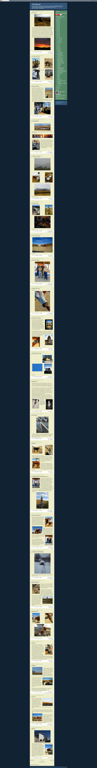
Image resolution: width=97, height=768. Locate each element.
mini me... (34, 696)
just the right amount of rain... (61, 80)
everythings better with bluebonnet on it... (40, 476)
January (59, 85)
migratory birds (50, 377)
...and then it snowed (36, 156)
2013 (57, 33)
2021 (57, 23)
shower (52, 349)
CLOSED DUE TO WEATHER (37, 551)
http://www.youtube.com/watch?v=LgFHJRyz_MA (39, 690)
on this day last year (36, 235)
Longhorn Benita (57, 103)
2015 (57, 30)
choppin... (58, 74)
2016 (57, 29)
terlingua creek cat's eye (49, 692)
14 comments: (50, 510)
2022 (57, 22)
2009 (57, 87)
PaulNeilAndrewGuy (50, 284)
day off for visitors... (36, 260)
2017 (57, 28)
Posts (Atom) (36, 764)
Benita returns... (35, 611)
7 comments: (51, 198)
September (59, 41)
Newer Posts (32, 760)
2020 (57, 24)
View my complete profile (60, 98)
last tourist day (35, 203)
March (59, 48)
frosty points (34, 415)
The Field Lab (36, 4)
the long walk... (59, 79)
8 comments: (51, 116)
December (59, 37)
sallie (52, 472)
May (58, 46)
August (59, 42)
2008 (57, 88)
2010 (57, 36)
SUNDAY (33, 665)
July (58, 43)
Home (42, 760)
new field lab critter (36, 56)
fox (52, 82)
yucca (52, 607)
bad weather (51, 578)
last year (51, 256)
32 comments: (50, 638)
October (59, 40)
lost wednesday (50, 152)
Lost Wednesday (35, 121)
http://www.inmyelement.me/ (36, 394)
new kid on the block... (36, 515)
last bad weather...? (36, 582)
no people (51, 439)
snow (52, 199)
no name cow (51, 314)
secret (52, 117)
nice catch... (34, 12)
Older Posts (52, 760)
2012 (57, 34)
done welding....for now (36, 353)
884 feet (33, 728)
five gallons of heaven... (37, 318)
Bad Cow (34, 443)
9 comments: (51, 255)
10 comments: (50, 81)
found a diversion (35, 86)
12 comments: (50, 348)
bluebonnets (51, 511)
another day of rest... (36, 288)
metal (52, 661)
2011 (57, 35)
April (58, 47)
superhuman (34, 381)
